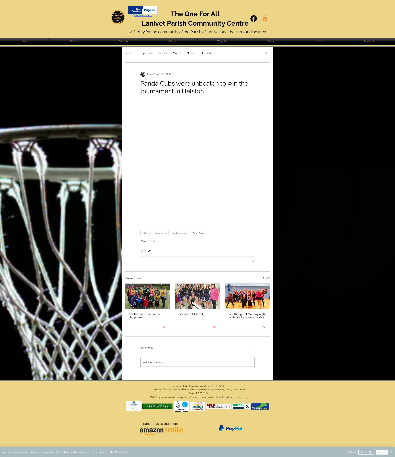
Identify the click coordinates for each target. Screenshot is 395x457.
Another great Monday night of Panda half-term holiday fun (247, 315)
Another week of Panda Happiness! (144, 315)
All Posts (130, 53)
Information (207, 53)
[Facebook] (253, 18)
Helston (146, 232)
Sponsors (147, 53)
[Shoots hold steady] (197, 296)
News (190, 53)
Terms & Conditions (224, 397)
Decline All (366, 452)
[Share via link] (149, 251)
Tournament (161, 232)
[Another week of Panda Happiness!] (147, 296)
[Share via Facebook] (141, 251)
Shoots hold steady (191, 314)
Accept (381, 452)
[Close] (391, 452)
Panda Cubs (198, 232)
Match (177, 53)
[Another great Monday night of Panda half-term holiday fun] (247, 296)
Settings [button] (352, 452)
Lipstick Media (208, 397)
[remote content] (197, 162)
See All (266, 277)
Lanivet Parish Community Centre (195, 23)
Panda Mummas (179, 232)
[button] (265, 18)
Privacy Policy (241, 397)
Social (163, 53)
